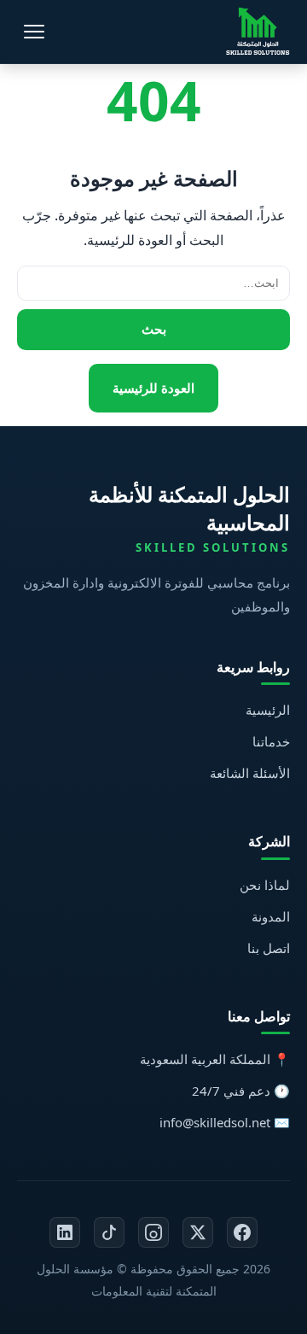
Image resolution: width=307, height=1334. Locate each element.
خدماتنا (271, 741)
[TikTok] (109, 1232)
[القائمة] (34, 32)
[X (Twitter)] (197, 1232)
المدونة (271, 916)
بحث (154, 329)
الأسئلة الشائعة (250, 772)
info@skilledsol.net (214, 1122)
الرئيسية (268, 709)
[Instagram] (153, 1232)
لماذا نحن (265, 884)
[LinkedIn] (64, 1232)
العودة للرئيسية (153, 387)
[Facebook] (242, 1232)
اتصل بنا (268, 948)
